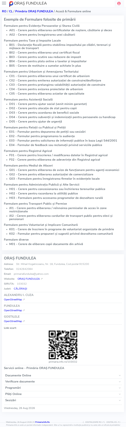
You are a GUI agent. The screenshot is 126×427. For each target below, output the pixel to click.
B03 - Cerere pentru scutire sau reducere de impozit (45, 57)
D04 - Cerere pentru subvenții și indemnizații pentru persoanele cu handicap (62, 117)
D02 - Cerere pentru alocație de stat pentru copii (43, 108)
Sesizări (10, 400)
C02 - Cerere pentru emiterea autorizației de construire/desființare (55, 80)
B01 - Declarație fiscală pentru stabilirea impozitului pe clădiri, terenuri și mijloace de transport (60, 46)
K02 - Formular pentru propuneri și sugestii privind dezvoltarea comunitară (61, 234)
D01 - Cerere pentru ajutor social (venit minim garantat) (48, 104)
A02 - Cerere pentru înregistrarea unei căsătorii (42, 35)
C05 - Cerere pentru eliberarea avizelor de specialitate (46, 94)
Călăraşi (20, 289)
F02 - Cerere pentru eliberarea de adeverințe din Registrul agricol (54, 160)
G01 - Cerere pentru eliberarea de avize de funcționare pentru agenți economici (64, 170)
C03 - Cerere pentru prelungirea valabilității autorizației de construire (57, 85)
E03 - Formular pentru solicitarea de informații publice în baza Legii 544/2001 (63, 141)
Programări (13, 388)
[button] (119, 3)
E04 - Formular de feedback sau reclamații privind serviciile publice (55, 145)
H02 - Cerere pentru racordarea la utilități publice (43, 193)
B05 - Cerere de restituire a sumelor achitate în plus (45, 66)
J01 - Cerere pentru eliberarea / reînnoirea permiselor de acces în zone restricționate (58, 209)
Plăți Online (13, 394)
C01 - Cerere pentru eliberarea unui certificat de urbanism (49, 76)
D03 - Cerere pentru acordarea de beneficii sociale (44, 113)
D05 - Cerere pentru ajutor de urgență (35, 122)
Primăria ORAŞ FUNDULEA (34, 11)
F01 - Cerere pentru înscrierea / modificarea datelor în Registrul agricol (58, 155)
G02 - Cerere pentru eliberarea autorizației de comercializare (51, 174)
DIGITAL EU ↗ (112, 422)
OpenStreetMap (13, 299)
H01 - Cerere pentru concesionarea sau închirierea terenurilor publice (57, 189)
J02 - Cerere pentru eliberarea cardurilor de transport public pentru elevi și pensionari (61, 217)
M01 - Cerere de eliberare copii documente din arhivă (46, 244)
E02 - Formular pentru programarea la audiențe (42, 136)
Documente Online (18, 375)
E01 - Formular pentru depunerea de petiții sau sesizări (47, 132)
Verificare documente (20, 381)
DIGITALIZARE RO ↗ (94, 422)
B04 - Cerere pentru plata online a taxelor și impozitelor (48, 61)
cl (11, 11)
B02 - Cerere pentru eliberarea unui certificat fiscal (44, 53)
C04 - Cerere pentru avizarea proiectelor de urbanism (46, 89)
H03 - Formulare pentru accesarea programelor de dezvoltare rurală (56, 198)
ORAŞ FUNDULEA (29, 279)
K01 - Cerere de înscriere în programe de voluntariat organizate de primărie (61, 229)
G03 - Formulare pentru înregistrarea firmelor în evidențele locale (54, 179)
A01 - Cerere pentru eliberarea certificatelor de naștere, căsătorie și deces (60, 30)
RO (4, 11)
